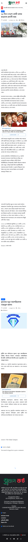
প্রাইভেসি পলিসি (5, 520)
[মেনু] (26, 3)
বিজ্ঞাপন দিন (4, 523)
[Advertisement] (14, 53)
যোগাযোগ (3, 518)
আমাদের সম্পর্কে (5, 516)
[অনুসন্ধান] (2, 3)
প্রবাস (3, 11)
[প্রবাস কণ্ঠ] (14, 3)
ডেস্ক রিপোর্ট (5, 20)
